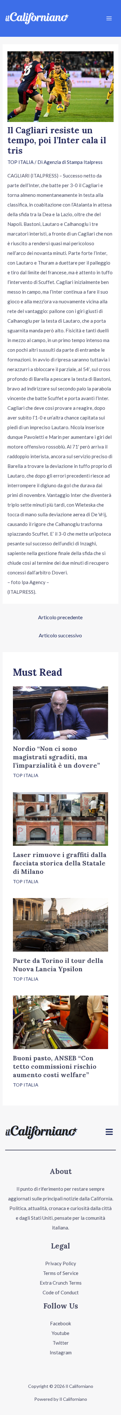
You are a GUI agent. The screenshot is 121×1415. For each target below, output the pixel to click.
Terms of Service (60, 1273)
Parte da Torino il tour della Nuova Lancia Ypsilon (58, 964)
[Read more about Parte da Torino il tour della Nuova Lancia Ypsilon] (60, 924)
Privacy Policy (60, 1263)
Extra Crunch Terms (61, 1283)
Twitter (61, 1343)
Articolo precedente (60, 617)
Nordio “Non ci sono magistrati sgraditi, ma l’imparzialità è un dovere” (56, 756)
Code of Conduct (61, 1292)
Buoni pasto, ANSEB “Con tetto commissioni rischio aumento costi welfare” (54, 1066)
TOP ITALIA (20, 162)
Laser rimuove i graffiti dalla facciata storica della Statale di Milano (59, 863)
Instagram (61, 1352)
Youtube (60, 1333)
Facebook (60, 1323)
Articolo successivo (60, 635)
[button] (109, 1132)
